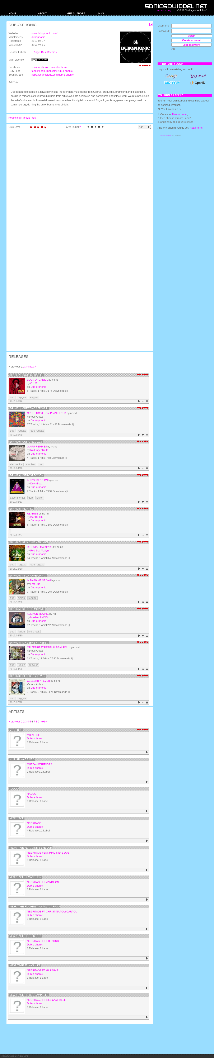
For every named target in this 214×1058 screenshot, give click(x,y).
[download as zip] (143, 401)
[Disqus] (78, 185)
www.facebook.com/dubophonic (50, 67)
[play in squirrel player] (17, 386)
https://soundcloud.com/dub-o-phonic (53, 74)
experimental (17, 497)
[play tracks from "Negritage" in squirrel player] (147, 841)
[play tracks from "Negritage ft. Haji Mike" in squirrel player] (147, 988)
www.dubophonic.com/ (44, 33)
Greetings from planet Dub (46, 413)
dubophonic (38, 37)
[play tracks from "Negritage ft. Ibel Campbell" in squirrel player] (147, 1017)
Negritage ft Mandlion (25, 877)
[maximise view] (151, 25)
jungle (21, 665)
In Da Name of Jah (39, 580)
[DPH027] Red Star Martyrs (28, 542)
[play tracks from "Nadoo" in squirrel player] (147, 811)
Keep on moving (38, 613)
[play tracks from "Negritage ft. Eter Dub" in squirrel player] (147, 958)
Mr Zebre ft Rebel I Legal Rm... (48, 647)
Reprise (32, 513)
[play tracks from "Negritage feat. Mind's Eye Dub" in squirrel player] (147, 870)
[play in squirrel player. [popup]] (144, 127)
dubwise (33, 665)
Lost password (191, 44)
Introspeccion (37, 480)
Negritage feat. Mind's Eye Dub (30, 847)
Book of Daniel (37, 379)
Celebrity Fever (38, 680)
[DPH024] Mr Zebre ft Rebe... (28, 642)
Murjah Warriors (21, 759)
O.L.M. (34, 383)
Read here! (196, 127)
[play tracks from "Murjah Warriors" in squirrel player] (147, 782)
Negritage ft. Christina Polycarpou (34, 906)
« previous (14, 721)
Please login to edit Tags (22, 117)
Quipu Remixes (37, 446)
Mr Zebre (15, 730)
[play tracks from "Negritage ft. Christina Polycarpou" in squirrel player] (147, 929)
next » (32, 366)
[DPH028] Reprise (21, 508)
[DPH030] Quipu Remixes (25, 441)
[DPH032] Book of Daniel (26, 375)
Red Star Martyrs (39, 547)
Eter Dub (35, 584)
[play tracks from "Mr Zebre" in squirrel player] (147, 752)
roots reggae (37, 430)
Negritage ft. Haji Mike (25, 965)
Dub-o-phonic (38, 386)
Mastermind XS (39, 617)
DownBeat (36, 483)
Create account (191, 40)
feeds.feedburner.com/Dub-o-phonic (52, 71)
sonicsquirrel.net (165, 136)
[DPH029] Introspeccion (26, 475)
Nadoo (14, 788)
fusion (39, 497)
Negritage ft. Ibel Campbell (28, 994)
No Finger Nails (39, 450)
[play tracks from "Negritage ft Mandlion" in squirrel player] (147, 900)
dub (12, 397)
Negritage (16, 818)
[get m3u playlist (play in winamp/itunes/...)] (147, 401)
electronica (16, 464)
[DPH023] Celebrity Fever (27, 676)
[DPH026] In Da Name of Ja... (27, 575)
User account (179, 114)
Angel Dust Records (45, 52)
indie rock (33, 631)
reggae (22, 397)
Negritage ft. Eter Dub (25, 936)
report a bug (164, 10)
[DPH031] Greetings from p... (29, 408)
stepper (34, 397)
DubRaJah (36, 517)
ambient (30, 464)
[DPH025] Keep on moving (26, 609)
